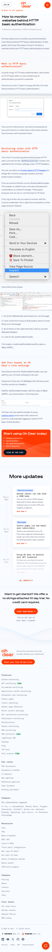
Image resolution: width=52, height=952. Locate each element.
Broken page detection (12, 707)
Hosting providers (10, 789)
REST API (6, 839)
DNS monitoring (9, 730)
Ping (4, 746)
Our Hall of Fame (10, 855)
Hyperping (15, 812)
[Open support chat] (45, 945)
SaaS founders (8, 786)
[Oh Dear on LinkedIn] (3, 939)
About (4, 883)
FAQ (3, 832)
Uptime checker (9, 910)
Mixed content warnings (13, 710)
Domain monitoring (10, 726)
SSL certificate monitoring (15, 714)
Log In (6, 4)
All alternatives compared (14, 802)
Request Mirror (9, 914)
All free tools (9, 906)
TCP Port (6, 749)
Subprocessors (28, 945)
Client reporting (10, 703)
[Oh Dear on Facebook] (23, 939)
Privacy (5, 945)
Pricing (5, 879)
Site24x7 (18, 809)
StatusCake (7, 809)
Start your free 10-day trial (18, 661)
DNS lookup (7, 918)
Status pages (8, 699)
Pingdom (43, 806)
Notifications (8, 722)
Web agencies (8, 778)
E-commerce (7, 774)
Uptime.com (29, 809)
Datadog (5, 812)
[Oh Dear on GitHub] (18, 939)
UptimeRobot (18, 806)
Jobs (4, 895)
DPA (18, 945)
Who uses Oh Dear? (10, 851)
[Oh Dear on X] (13, 939)
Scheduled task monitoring (14, 695)
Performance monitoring (13, 718)
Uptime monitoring (10, 679)
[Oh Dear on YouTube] (8, 939)
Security (6, 891)
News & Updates (9, 836)
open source (27, 812)
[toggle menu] (47, 5)
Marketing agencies (11, 782)
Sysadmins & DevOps (11, 770)
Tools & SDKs (8, 843)
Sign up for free (15, 452)
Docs (4, 828)
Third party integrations (14, 847)
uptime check (8, 415)
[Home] (26, 5)
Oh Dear (11, 929)
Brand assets (8, 863)
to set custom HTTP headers (33, 170)
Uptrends (40, 809)
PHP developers (9, 766)
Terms (12, 945)
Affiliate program (10, 867)
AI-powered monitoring (12, 687)
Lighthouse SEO (9, 738)
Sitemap (5, 742)
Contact (5, 887)
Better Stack (32, 806)
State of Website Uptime (13, 859)
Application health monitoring (16, 691)
